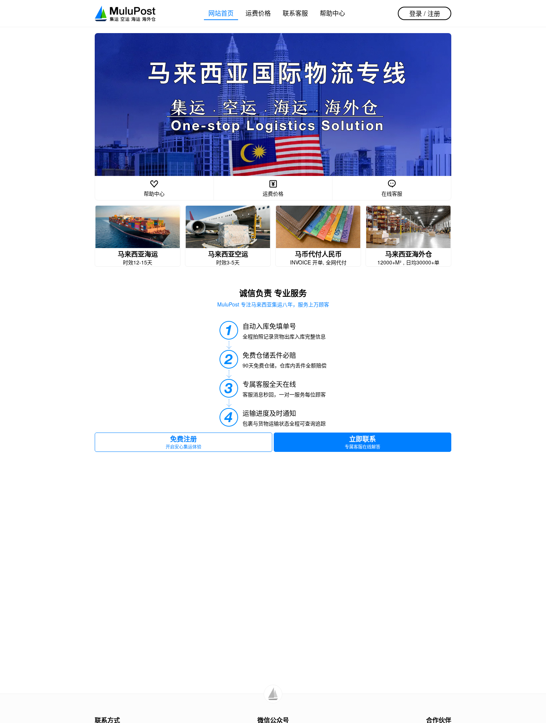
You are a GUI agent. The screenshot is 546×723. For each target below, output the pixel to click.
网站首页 (221, 12)
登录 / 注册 (424, 13)
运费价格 (258, 12)
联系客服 (295, 12)
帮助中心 (332, 12)
